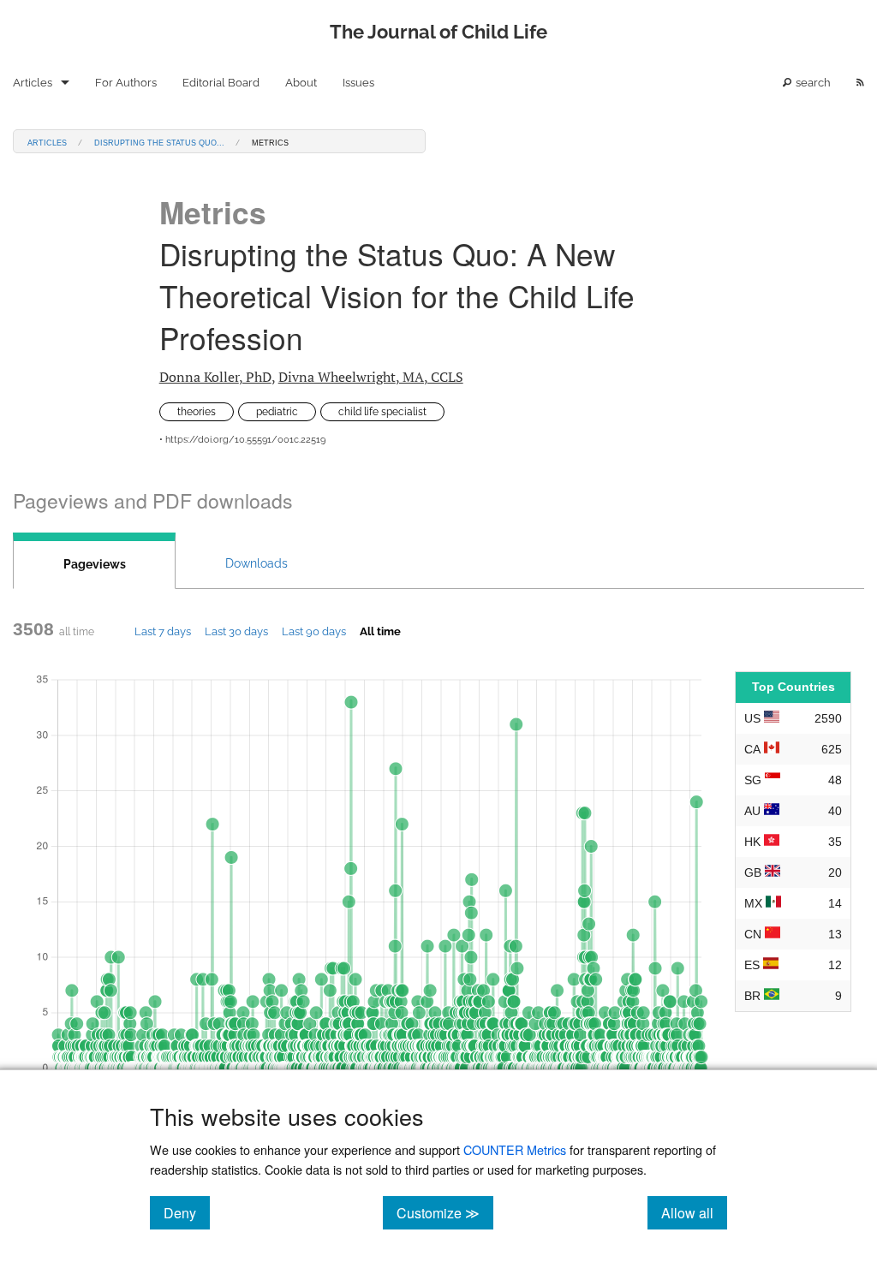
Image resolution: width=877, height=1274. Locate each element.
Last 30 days (236, 631)
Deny (187, 1212)
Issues (358, 82)
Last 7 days (162, 631)
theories (196, 412)
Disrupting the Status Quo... (159, 141)
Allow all (694, 1212)
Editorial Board (221, 82)
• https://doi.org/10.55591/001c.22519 (242, 439)
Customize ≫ (445, 1212)
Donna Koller (215, 376)
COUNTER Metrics (514, 1149)
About (301, 82)
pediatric (277, 412)
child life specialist (382, 412)
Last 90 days (314, 631)
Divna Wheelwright (370, 376)
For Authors (126, 82)
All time (380, 631)
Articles (32, 82)
